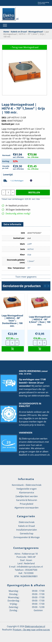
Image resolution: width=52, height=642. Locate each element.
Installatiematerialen (26, 529)
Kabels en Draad (19, 31)
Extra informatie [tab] (12, 224)
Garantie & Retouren (26, 500)
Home (6, 31)
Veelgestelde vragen (26, 488)
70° (28, 268)
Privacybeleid (26, 503)
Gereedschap (26, 533)
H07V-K (30, 249)
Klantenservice (26, 492)
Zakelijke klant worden (26, 496)
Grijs (29, 254)
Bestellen (34, 192)
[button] (45, 286)
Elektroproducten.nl (35, 626)
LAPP (29, 244)
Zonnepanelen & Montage (26, 537)
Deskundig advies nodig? (18, 213)
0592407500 (31, 569)
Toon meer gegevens (26, 276)
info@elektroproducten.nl (30, 566)
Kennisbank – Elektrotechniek (26, 484)
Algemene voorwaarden (27, 507)
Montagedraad (35, 31)
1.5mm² (30, 261)
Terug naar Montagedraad (24, 47)
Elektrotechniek (26, 522)
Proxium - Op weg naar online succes (31, 629)
